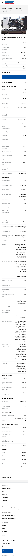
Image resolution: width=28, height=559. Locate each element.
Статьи (3, 535)
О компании (5, 497)
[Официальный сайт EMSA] (9, 2)
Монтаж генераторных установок (11, 507)
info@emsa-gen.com (7, 543)
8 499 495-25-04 (8, 541)
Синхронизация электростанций (10, 509)
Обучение (4, 531)
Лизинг (3, 528)
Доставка (4, 500)
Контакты (4, 494)
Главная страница (6, 488)
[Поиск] (25, 2)
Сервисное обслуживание (8, 518)
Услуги (3, 504)
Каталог (4, 491)
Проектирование (6, 512)
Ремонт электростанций (8, 515)
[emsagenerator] (2, 546)
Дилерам (4, 525)
